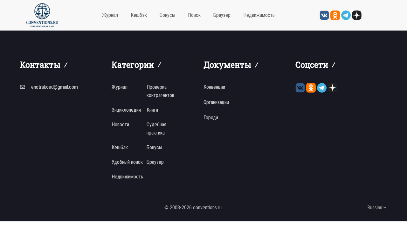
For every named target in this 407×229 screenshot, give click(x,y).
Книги (152, 110)
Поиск (194, 15)
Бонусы (167, 15)
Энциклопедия (126, 110)
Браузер (222, 15)
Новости (120, 124)
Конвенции (214, 87)
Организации (216, 102)
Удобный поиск (127, 162)
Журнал (110, 15)
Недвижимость (259, 15)
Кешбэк (139, 15)
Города (211, 117)
